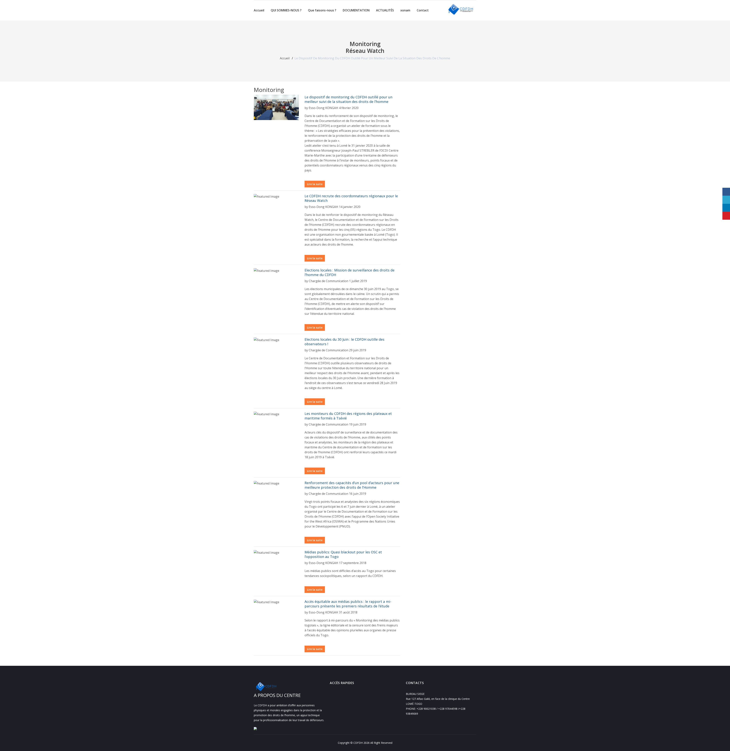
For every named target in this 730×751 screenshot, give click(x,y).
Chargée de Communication (328, 281)
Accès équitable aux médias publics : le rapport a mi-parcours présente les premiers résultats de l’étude (348, 603)
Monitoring (365, 44)
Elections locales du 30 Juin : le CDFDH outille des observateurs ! (344, 341)
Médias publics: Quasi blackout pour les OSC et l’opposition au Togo (343, 554)
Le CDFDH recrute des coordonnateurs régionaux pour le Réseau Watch (351, 198)
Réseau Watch (365, 50)
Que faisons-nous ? (322, 10)
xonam (405, 10)
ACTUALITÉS (385, 10)
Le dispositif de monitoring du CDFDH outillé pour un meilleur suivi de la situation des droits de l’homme (348, 99)
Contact (423, 10)
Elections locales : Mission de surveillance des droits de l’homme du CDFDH (349, 272)
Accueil (259, 10)
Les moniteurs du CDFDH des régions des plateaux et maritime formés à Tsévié (348, 415)
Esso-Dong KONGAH (323, 108)
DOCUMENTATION (356, 10)
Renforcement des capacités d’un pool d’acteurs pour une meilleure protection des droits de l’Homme (352, 485)
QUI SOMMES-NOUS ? (286, 10)
